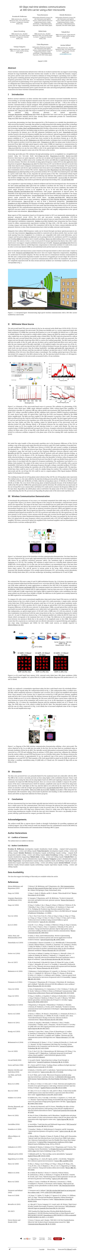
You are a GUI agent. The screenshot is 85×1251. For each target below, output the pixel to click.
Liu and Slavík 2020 (67, 180)
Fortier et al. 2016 (13, 140)
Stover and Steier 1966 (21, 185)
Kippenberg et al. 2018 (33, 233)
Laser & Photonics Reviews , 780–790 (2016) (55, 959)
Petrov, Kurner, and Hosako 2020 (24, 587)
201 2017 (11, 587)
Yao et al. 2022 (23, 118)
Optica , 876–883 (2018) (59, 1179)
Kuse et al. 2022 (28, 201)
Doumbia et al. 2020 (14, 203)
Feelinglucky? (34, 1238)
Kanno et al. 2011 (44, 170)
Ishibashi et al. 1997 (14, 219)
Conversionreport (42, 1238)
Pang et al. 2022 (13, 118)
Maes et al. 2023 (51, 239)
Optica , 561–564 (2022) (47, 922)
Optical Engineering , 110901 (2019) (52, 940)
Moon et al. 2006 (71, 197)
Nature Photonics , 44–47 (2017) (47, 968)
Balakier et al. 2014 (47, 199)
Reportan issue (49, 1238)
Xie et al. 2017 (24, 140)
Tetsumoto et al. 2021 (48, 142)
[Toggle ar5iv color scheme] (9, 1249)
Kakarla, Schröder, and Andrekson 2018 (20, 191)
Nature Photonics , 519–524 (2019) (53, 950)
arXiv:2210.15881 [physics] (53, 1192)
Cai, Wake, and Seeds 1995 (56, 197)
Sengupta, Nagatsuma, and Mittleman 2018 (22, 114)
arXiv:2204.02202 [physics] (36, 1057)
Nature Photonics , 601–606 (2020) (51, 1020)
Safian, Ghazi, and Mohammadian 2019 (30, 128)
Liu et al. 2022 (62, 178)
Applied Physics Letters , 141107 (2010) (49, 1095)
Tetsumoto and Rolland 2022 (62, 243)
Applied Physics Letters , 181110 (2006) (54, 1088)
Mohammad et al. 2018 (15, 172)
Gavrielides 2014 (71, 201)
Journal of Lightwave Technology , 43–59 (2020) (52, 1062)
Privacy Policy (51, 1249)
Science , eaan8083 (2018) (63, 1161)
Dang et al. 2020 (23, 110)
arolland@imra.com (65, 54)
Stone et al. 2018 (52, 334)
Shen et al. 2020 (29, 237)
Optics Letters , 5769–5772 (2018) (52, 1072)
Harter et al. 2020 (71, 156)
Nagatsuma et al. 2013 (57, 156)
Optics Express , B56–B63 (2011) (38, 1028)
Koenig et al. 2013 (71, 170)
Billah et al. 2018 (22, 239)
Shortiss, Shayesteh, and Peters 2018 (65, 199)
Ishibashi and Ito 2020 (28, 219)
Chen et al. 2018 (13, 148)
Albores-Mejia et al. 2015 (35, 211)
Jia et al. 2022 (32, 118)
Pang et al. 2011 (44, 156)
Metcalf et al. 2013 (14, 453)
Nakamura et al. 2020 (36, 140)
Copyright (41, 1249)
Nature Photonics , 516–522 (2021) (39, 986)
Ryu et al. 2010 (12, 199)
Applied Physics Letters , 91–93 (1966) (40, 1067)
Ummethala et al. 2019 (70, 132)
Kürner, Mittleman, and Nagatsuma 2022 (64, 106)
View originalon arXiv (57, 1238)
